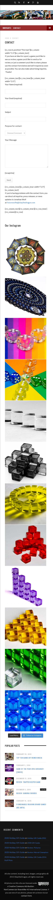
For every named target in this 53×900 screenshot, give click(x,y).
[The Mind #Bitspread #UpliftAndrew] (25, 297)
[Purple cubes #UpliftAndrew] (25, 586)
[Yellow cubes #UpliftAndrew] (25, 504)
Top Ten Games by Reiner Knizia (29, 757)
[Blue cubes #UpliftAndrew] (25, 710)
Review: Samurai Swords (26, 793)
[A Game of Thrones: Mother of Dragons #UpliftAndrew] (25, 255)
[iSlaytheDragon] (26, 15)
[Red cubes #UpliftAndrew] (25, 545)
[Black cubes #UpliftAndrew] (25, 462)
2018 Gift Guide (33, 843)
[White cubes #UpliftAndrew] (25, 421)
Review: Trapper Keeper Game (28, 782)
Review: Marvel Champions (37, 852)
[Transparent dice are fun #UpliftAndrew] (25, 338)
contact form (26, 896)
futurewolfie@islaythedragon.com (21, 202)
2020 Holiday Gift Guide (14, 838)
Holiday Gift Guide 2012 (36, 838)
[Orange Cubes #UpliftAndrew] (25, 628)
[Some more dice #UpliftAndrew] (25, 379)
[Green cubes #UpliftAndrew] (25, 669)
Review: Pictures (34, 848)
